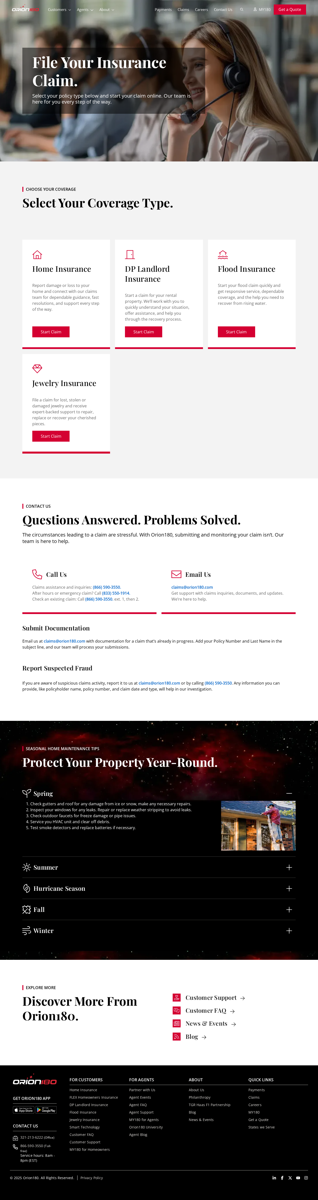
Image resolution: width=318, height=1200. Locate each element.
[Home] (28, 8)
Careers (201, 9)
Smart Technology (85, 1127)
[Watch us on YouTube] (298, 1178)
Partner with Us (142, 1089)
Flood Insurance (83, 1112)
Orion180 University (146, 1127)
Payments (163, 9)
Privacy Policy (91, 1177)
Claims (183, 9)
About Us (196, 1089)
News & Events (201, 1119)
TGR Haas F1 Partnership (210, 1104)
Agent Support (141, 1112)
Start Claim (55, 333)
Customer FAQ (82, 1134)
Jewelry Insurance (85, 1119)
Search (241, 9)
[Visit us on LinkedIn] (274, 1178)
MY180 (265, 9)
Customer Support (85, 1142)
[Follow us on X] (290, 1178)
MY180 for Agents (144, 1119)
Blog (192, 1112)
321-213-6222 (37, 1137)
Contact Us (223, 9)
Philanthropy (199, 1097)
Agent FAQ (138, 1104)
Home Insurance (83, 1089)
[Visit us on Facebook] (282, 1178)
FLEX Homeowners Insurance (94, 1097)
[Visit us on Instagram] (306, 1178)
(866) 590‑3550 (218, 683)
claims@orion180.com (192, 587)
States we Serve (261, 1127)
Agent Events (140, 1097)
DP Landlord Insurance (89, 1104)
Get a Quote (289, 9)
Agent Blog (138, 1134)
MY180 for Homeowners (90, 1149)
